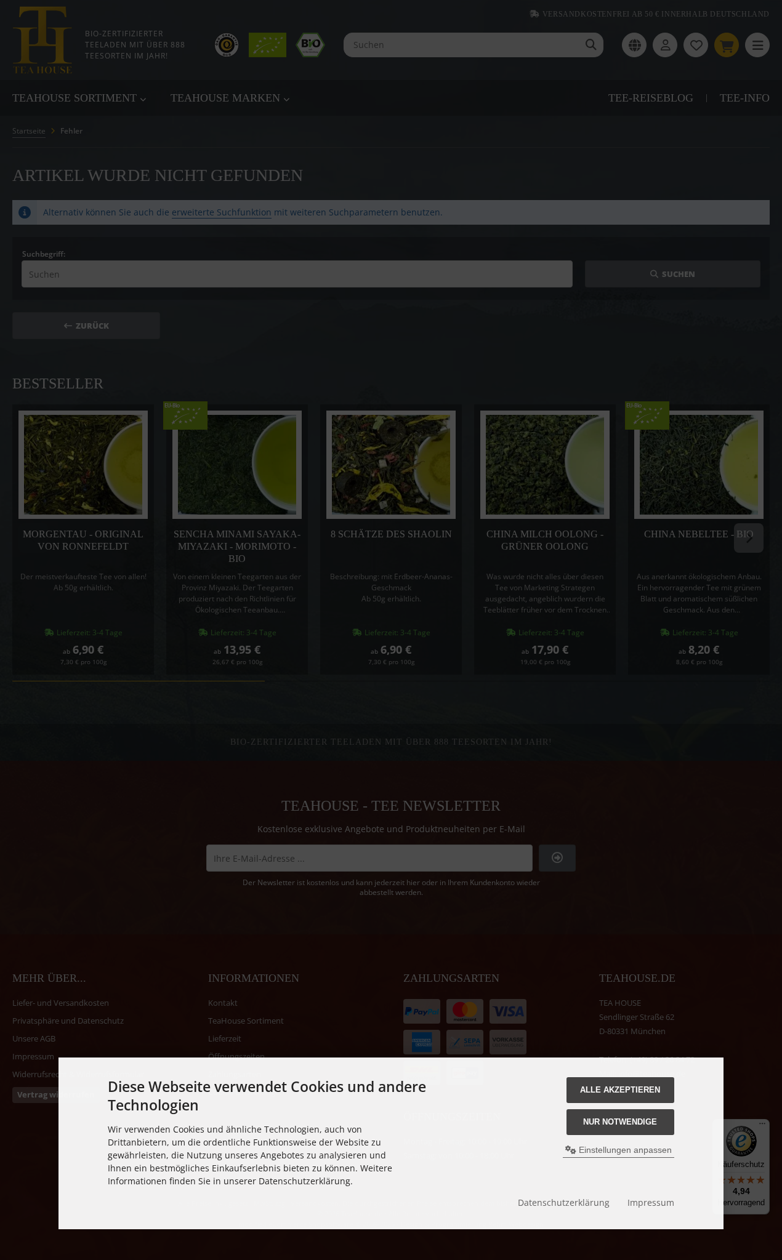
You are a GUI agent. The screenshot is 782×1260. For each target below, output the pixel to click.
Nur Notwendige (620, 1121)
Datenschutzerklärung (564, 1202)
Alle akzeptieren (620, 1089)
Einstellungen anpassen (624, 1150)
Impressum (650, 1202)
